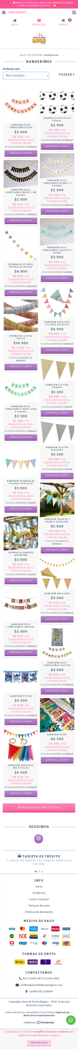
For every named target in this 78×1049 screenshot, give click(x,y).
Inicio (22, 55)
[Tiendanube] (39, 1023)
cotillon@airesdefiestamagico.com (41, 985)
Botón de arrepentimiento (39, 1015)
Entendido (39, 1042)
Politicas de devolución (39, 912)
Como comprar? (39, 899)
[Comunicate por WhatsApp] (70, 1020)
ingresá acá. (63, 1012)
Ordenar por (11, 69)
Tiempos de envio (39, 905)
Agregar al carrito (20, 366)
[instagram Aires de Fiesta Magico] (38, 838)
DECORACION (34, 55)
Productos (39, 893)
